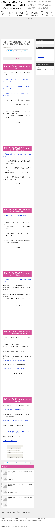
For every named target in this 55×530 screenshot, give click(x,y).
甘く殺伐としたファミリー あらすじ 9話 (15, 457)
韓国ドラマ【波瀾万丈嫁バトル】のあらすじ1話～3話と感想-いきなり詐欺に (20, 472)
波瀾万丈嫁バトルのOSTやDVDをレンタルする (16, 420)
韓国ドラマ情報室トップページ (3, 13)
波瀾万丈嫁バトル (7, 47)
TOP (19, 518)
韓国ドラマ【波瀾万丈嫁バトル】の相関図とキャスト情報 (19, 504)
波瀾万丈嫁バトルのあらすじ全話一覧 (13, 369)
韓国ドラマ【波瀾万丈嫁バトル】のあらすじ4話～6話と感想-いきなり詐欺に (20, 478)
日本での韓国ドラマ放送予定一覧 (11, 14)
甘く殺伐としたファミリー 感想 (14, 450)
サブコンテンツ (42, 13)
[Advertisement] (27, 28)
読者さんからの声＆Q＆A (43, 54)
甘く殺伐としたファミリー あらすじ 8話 (15, 454)
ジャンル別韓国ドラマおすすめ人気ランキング (16, 432)
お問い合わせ (47, 14)
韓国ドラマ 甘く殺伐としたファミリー (15, 445)
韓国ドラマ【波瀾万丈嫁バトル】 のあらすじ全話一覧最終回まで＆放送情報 (20, 485)
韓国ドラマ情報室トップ (10, 441)
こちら (44, 67)
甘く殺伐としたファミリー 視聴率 (14, 448)
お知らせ (40, 50)
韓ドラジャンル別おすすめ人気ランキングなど (19, 14)
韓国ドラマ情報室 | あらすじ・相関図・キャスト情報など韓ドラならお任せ (13, 5)
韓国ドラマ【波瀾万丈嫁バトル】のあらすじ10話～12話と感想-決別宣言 (20, 498)
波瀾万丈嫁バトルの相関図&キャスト (13, 409)
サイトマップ (52, 14)
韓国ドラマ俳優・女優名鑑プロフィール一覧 (34, 14)
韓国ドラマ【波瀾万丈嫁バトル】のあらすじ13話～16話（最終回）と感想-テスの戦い (20, 492)
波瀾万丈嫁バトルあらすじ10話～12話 (14, 360)
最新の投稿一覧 (27, 13)
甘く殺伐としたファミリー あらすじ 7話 (15, 452)
